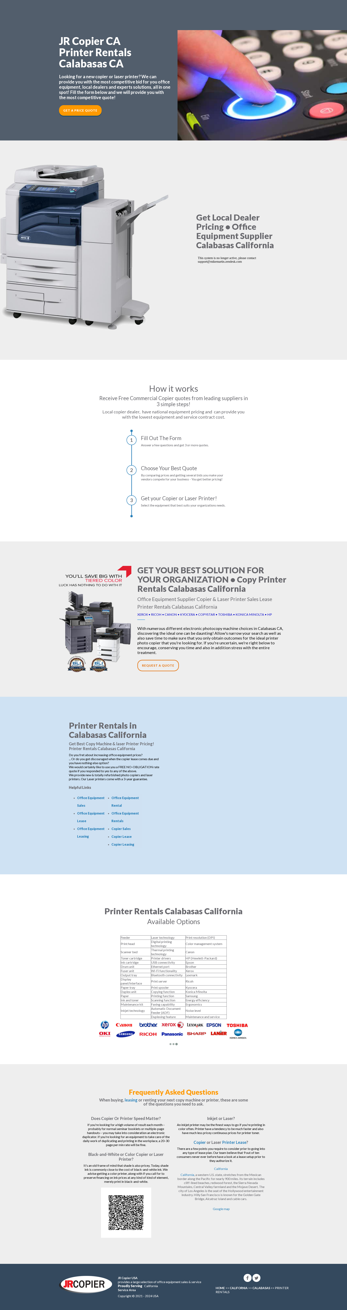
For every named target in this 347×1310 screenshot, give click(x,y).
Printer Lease (234, 1142)
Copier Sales (121, 829)
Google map (221, 1209)
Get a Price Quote (80, 110)
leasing (131, 1099)
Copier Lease (121, 836)
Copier (200, 1142)
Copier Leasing (122, 844)
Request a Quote (158, 665)
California (221, 1169)
